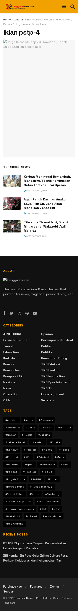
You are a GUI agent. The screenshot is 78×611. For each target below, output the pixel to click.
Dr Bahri (31, 516)
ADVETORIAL (12, 334)
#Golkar (10, 434)
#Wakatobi (12, 516)
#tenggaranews (48, 501)
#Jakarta (44, 434)
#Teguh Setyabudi (18, 501)
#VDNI (56, 509)
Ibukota (9, 358)
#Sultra (34, 494)
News (7, 388)
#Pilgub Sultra (15, 479)
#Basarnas (46, 420)
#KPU (27, 457)
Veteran (47, 400)
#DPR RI (46, 427)
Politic (46, 346)
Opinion (47, 334)
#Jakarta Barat (15, 442)
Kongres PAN (13, 376)
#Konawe (11, 449)
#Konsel (47, 449)
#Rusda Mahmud (41, 486)
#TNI (43, 509)
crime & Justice (15, 340)
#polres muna (14, 486)
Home (7, 19)
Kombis (8, 364)
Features (36, 586)
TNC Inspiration (53, 376)
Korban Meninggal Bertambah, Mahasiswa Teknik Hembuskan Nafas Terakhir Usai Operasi (47, 181)
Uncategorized (52, 394)
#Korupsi (11, 457)
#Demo (30, 427)
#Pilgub (47, 471)
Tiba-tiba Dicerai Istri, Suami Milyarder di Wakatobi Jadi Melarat (46, 226)
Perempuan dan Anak (57, 340)
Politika (47, 352)
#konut (64, 449)
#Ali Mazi (11, 420)
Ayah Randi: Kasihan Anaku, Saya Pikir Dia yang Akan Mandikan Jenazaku (45, 203)
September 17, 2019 (36, 236)
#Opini (29, 464)
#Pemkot (11, 471)
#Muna (59, 457)
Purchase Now (12, 586)
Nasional (9, 382)
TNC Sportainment (55, 382)
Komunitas (11, 370)
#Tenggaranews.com (19, 509)
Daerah (19, 19)
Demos (55, 586)
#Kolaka (54, 442)
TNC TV (46, 388)
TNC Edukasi (50, 364)
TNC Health (49, 370)
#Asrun (28, 420)
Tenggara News (23, 598)
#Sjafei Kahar (14, 494)
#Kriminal (43, 457)
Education (11, 352)
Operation (11, 394)
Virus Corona (14, 523)
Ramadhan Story (54, 358)
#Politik (36, 479)
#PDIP (64, 464)
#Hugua (27, 434)
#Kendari (37, 442)
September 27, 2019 (36, 190)
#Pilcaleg (29, 471)
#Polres (52, 479)
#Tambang (52, 494)
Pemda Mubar (52, 516)
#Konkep (30, 449)
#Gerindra (64, 427)
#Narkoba (12, 464)
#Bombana (12, 427)
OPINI (7, 400)
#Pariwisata (47, 464)
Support (9, 591)
